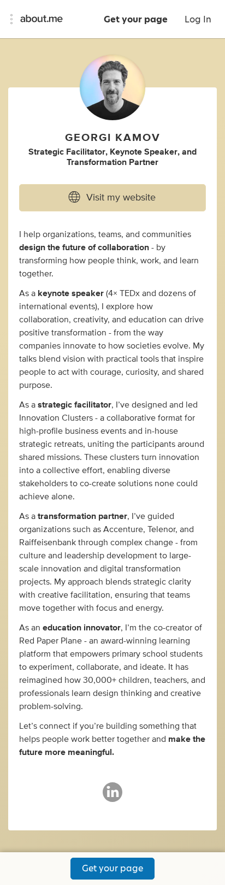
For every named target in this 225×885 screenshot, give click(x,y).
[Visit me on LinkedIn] (112, 797)
